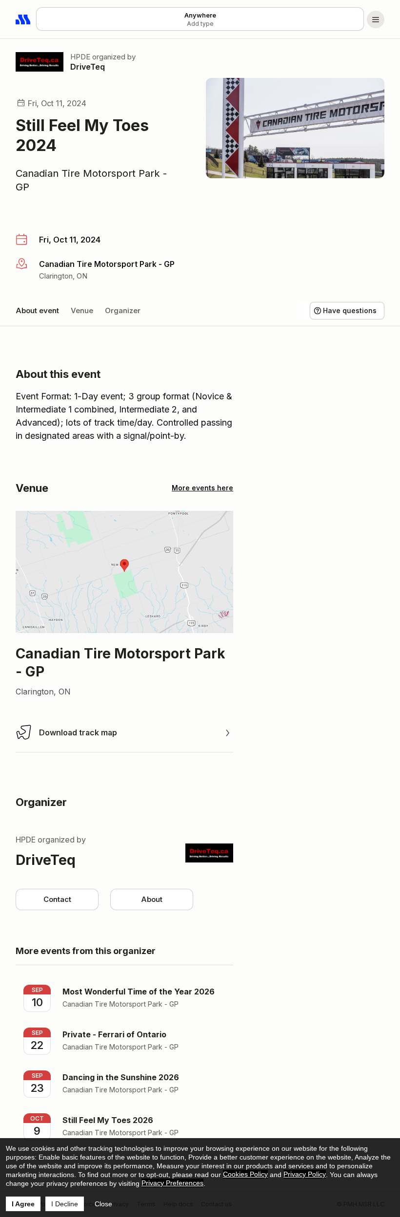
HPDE (80, 56)
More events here (202, 488)
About (151, 899)
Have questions (350, 310)
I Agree (23, 1204)
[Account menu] (375, 19)
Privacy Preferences (172, 1183)
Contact (57, 899)
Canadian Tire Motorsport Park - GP (91, 180)
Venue (82, 310)
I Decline (64, 1204)
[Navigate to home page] (23, 19)
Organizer (122, 310)
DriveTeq (87, 67)
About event (37, 310)
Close (103, 1204)
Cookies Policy (245, 1174)
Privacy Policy (304, 1174)
